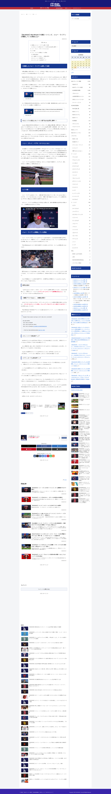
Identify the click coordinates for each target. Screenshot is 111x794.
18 (75, 65)
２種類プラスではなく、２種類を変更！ (41, 56)
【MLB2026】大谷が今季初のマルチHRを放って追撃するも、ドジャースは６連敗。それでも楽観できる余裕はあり (80, 320)
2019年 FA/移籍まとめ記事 (79, 283)
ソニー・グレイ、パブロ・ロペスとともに (40, 48)
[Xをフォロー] (37, 456)
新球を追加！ (36, 54)
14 (83, 63)
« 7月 (72, 72)
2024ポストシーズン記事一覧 (80, 308)
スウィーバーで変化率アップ (39, 58)
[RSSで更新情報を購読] (53, 456)
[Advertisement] (44, 24)
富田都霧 (73, 341)
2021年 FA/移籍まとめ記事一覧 (80, 296)
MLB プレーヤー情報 (28, 792)
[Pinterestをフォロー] (48, 456)
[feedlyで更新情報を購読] (51, 456)
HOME (21, 792)
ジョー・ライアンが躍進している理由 (39, 52)
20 (80, 65)
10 (72, 63)
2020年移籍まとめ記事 (78, 293)
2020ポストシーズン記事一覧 (80, 287)
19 (78, 65)
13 (80, 63)
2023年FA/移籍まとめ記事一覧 (80, 306)
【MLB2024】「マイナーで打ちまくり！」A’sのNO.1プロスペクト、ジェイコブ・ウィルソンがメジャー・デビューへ (80, 346)
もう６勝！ (34, 50)
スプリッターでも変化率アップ (39, 60)
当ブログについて (49, 792)
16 (89, 63)
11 (75, 63)
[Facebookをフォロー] (40, 456)
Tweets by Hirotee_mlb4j (76, 390)
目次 (42, 42)
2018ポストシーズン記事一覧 (80, 280)
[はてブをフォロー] (43, 456)
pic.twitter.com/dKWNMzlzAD (40, 326)
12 (78, 63)
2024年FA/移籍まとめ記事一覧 (80, 310)
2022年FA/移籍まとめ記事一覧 (80, 304)
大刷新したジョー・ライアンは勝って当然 (40, 45)
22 (86, 65)
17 (72, 65)
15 (86, 63)
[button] (44, 449)
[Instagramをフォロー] (45, 456)
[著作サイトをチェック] (35, 456)
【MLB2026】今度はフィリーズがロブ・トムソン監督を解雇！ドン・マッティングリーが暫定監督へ (80, 329)
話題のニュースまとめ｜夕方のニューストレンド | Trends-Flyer (80, 333)
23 (89, 65)
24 (72, 67)
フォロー (64, 437)
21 (83, 65)
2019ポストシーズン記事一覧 (80, 281)
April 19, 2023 (41, 330)
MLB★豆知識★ (36, 792)
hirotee (74, 350)
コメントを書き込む (44, 589)
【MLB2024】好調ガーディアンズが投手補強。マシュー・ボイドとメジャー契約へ (80, 363)
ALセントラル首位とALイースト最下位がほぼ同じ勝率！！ (45, 46)
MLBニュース (42, 792)
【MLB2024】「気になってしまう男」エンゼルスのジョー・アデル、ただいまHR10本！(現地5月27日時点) (80, 377)
